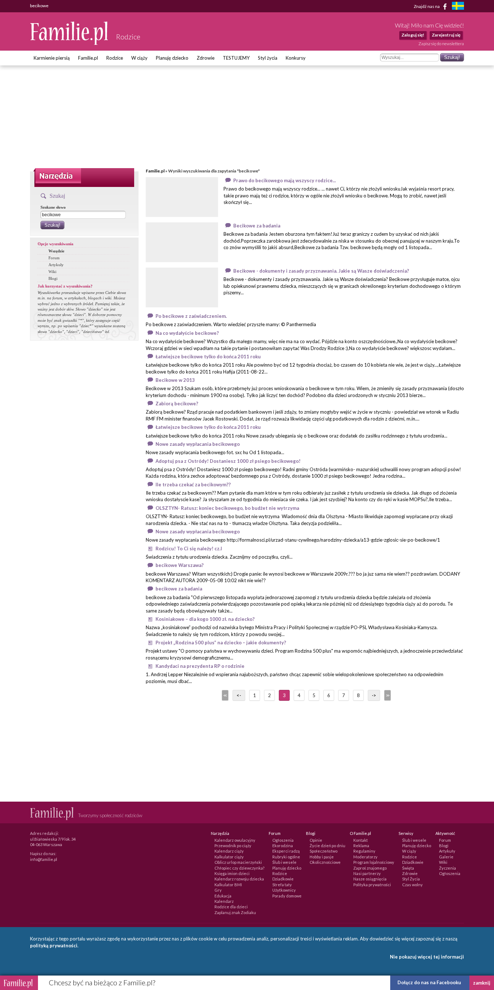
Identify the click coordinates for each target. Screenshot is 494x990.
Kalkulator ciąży (229, 856)
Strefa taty (282, 884)
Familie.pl (88, 58)
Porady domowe (287, 895)
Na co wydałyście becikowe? (187, 333)
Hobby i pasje (322, 856)
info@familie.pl (43, 859)
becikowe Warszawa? (180, 565)
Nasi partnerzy (367, 873)
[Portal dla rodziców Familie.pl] (69, 43)
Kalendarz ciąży (229, 851)
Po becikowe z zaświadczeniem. (191, 316)
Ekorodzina (282, 845)
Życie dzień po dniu (327, 845)
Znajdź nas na (427, 6)
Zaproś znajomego (370, 868)
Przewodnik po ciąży (232, 845)
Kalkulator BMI (228, 884)
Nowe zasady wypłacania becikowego (198, 444)
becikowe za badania (179, 589)
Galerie (446, 856)
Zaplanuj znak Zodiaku (235, 912)
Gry (218, 890)
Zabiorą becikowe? (177, 403)
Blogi (53, 278)
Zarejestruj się (446, 35)
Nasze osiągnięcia (370, 878)
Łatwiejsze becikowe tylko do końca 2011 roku (208, 356)
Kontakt (360, 840)
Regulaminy (364, 851)
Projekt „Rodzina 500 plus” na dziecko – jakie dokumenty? (221, 642)
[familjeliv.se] (458, 7)
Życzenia (447, 868)
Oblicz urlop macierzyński (238, 862)
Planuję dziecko (172, 58)
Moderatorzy (365, 856)
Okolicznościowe (325, 862)
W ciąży (139, 58)
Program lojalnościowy (373, 862)
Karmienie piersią (52, 58)
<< (224, 695)
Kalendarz (224, 901)
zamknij (481, 983)
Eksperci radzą (286, 851)
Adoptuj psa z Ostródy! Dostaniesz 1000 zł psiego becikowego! (228, 461)
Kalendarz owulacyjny (234, 840)
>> (387, 695)
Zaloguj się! (412, 35)
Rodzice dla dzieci (231, 906)
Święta (408, 868)
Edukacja (222, 895)
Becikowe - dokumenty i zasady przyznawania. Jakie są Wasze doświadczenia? (321, 271)
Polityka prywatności (372, 884)
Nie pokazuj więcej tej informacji (427, 957)
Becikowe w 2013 (175, 380)
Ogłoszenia (283, 840)
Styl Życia (411, 878)
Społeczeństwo (323, 851)
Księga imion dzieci (232, 873)
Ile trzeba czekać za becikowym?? (193, 484)
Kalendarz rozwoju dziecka (239, 878)
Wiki (52, 271)
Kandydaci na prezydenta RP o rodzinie (200, 666)
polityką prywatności (53, 945)
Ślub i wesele (284, 862)
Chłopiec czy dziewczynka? (239, 868)
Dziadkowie (283, 878)
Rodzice (114, 58)
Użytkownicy (284, 890)
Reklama (361, 845)
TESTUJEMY (236, 58)
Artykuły (56, 265)
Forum (54, 258)
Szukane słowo (53, 207)
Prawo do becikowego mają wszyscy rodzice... (284, 180)
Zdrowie (205, 58)
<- (239, 695)
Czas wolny (412, 884)
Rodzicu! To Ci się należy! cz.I (189, 548)
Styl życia (267, 58)
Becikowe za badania (256, 226)
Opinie (316, 840)
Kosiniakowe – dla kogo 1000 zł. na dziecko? (205, 619)
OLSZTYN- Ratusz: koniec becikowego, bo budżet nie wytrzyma (227, 508)
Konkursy (296, 58)
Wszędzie (56, 251)
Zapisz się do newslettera (441, 43)
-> (374, 695)
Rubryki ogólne (286, 856)
